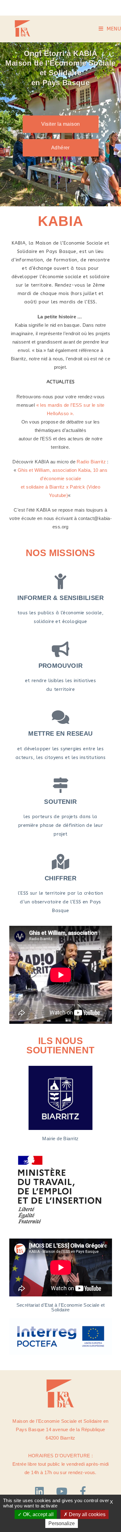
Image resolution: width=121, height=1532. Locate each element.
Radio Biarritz (90, 461)
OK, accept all (38, 1514)
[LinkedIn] (41, 1491)
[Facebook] (83, 1491)
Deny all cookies (86, 1514)
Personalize (61, 1523)
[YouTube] (63, 1491)
